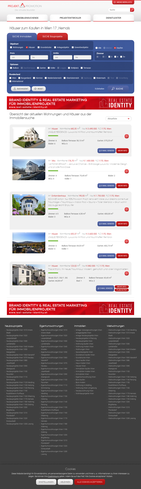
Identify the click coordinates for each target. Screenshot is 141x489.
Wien (14, 78)
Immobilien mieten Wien (85, 371)
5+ (124, 57)
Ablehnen (65, 482)
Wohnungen (18, 47)
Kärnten (39, 78)
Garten (43, 68)
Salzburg (87, 78)
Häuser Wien (81, 366)
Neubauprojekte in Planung (86, 338)
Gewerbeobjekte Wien (84, 352)
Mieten (109, 48)
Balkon (16, 68)
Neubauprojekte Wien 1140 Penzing (20, 388)
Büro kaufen (80, 380)
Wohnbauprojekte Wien (85, 393)
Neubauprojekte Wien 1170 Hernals (20, 399)
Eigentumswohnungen (51, 326)
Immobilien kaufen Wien (85, 369)
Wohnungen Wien (83, 349)
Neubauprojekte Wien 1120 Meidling (20, 382)
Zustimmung (53, 476)
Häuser (32, 47)
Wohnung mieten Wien (84, 347)
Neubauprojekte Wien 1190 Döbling (20, 404)
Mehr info (122, 151)
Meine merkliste (124, 2)
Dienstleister (113, 18)
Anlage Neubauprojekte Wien (87, 335)
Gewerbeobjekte (81, 47)
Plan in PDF (121, 290)
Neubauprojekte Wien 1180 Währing (20, 402)
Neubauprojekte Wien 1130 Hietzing (20, 385)
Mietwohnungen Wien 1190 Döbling (122, 399)
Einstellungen (46, 482)
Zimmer (100, 53)
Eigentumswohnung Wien (86, 377)
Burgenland (26, 78)
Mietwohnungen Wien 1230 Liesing (122, 418)
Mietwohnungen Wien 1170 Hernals (122, 393)
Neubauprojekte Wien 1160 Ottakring (20, 396)
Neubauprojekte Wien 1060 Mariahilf (20, 355)
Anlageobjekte (63, 47)
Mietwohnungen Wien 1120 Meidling (122, 330)
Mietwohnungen (115, 326)
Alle (99, 48)
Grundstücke (45, 47)
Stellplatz (75, 68)
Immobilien (80, 326)
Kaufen (120, 48)
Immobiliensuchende (27, 18)
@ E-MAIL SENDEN (106, 151)
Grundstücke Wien (83, 358)
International (17, 81)
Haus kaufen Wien (83, 360)
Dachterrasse (29, 68)
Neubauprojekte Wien (84, 341)
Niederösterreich (55, 78)
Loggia (63, 68)
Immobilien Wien (82, 374)
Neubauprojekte (13, 326)
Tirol (112, 78)
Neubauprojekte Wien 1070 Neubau (20, 358)
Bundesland (14, 74)
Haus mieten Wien (83, 363)
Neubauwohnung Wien (84, 391)
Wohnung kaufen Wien (84, 344)
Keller (53, 68)
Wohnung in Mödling (84, 385)
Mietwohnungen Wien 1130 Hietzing (122, 377)
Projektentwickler (70, 18)
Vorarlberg (123, 78)
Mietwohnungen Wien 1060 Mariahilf (122, 358)
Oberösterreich (72, 78)
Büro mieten (80, 382)
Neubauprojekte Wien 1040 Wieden (20, 347)
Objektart (14, 44)
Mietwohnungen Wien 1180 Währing (122, 396)
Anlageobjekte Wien (83, 333)
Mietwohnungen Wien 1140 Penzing (122, 380)
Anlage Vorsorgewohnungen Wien (89, 330)
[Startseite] (25, 6)
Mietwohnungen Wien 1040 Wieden (122, 349)
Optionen (14, 64)
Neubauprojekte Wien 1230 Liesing (19, 424)
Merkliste (126, 136)
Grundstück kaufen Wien (85, 355)
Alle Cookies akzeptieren (89, 482)
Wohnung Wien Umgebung (86, 388)
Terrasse (87, 68)
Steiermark (100, 78)
